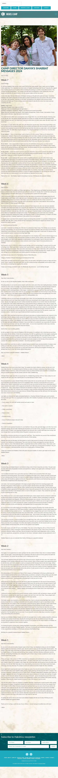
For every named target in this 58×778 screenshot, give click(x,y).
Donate (52, 757)
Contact (46, 7)
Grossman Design (41, 763)
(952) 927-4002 (33, 760)
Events (42, 757)
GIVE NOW (36, 7)
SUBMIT (53, 746)
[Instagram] (31, 754)
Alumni (26, 757)
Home (5, 757)
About (9, 757)
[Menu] (56, 14)
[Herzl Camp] (9, 14)
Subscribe (6, 7)
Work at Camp (20, 757)
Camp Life (14, 757)
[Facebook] (27, 754)
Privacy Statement (35, 758)
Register (20, 758)
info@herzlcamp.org (25, 760)
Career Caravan (27, 758)
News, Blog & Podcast (34, 757)
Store (14, 7)
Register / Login (25, 7)
